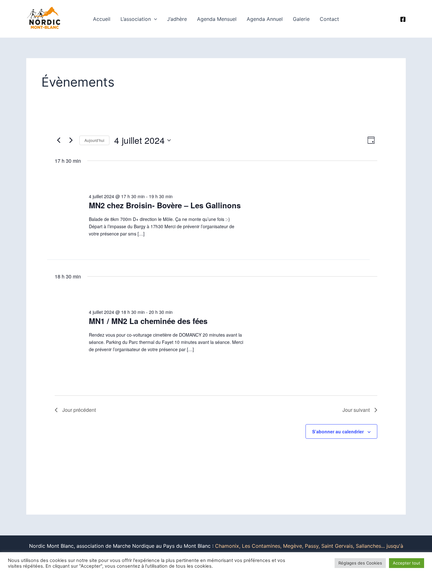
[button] (154, 19)
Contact (329, 19)
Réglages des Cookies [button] (360, 562)
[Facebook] (403, 19)
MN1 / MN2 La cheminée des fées (148, 320)
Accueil (101, 19)
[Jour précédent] (58, 140)
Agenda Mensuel (217, 19)
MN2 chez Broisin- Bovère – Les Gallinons (165, 205)
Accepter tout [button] (406, 562)
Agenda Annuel (265, 19)
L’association (135, 19)
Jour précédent (79, 409)
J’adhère (177, 19)
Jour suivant (356, 409)
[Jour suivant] (71, 140)
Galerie (301, 19)
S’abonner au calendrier (338, 431)
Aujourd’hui (94, 140)
